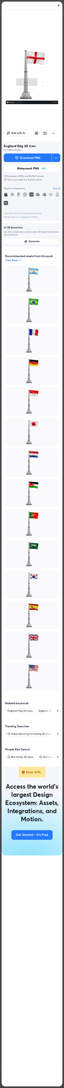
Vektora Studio (14, 150)
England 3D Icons (48, 710)
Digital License (35, 179)
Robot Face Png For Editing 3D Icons (31, 733)
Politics (34, 217)
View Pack (11, 260)
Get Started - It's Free (32, 835)
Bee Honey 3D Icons (22, 757)
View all (56, 188)
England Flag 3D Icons (20, 710)
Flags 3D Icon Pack (32, 213)
